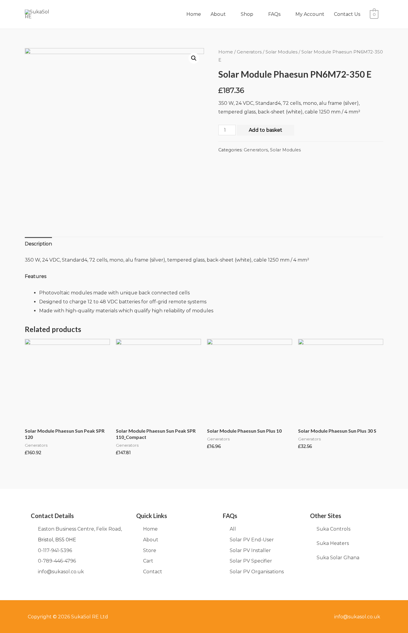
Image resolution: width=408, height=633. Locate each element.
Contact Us (347, 14)
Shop (247, 14)
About (218, 14)
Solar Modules (281, 52)
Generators (249, 52)
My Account (309, 14)
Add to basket (265, 130)
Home (193, 14)
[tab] (38, 244)
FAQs (274, 14)
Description (38, 244)
